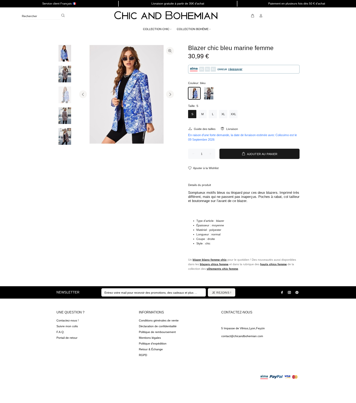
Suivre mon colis (67, 326)
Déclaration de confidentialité (158, 326)
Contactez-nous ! (67, 320)
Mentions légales (150, 337)
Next (170, 94)
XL (223, 114)
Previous (83, 94)
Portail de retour (66, 337)
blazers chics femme (214, 264)
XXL (233, 114)
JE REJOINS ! (221, 292)
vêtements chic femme (222, 268)
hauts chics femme (273, 264)
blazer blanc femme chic (210, 259)
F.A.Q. (60, 332)
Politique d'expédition (152, 343)
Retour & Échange (151, 349)
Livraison (232, 129)
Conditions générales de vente (159, 320)
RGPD (143, 355)
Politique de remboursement (157, 332)
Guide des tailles (204, 129)
